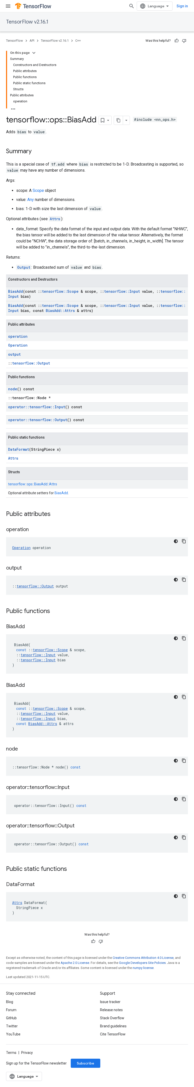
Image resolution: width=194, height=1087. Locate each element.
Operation (18, 345)
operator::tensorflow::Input (36, 406)
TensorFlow (14, 40)
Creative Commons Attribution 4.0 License (143, 958)
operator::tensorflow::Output (37, 419)
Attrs (55, 218)
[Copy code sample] (184, 541)
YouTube (13, 1034)
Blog (9, 1002)
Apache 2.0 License (75, 963)
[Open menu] (8, 6)
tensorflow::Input (122, 291)
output (14, 354)
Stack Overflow (112, 1018)
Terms (11, 1053)
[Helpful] (176, 40)
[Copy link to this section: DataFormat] (40, 885)
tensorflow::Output (31, 363)
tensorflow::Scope (60, 291)
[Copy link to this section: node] (23, 749)
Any (30, 199)
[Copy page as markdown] (118, 120)
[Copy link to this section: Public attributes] (56, 514)
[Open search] (132, 6)
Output (23, 267)
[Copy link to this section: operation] (34, 530)
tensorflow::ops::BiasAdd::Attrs (32, 484)
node (12, 389)
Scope (38, 190)
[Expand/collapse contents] (34, 53)
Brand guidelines (113, 1026)
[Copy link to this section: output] (27, 568)
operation (18, 336)
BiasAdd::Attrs (60, 310)
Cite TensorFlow (113, 1034)
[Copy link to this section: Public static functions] (72, 869)
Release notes (111, 1010)
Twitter (12, 1026)
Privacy (27, 1053)
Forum (11, 1010)
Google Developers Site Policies (142, 963)
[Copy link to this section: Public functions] (55, 611)
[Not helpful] (184, 40)
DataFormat (18, 449)
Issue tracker (110, 1002)
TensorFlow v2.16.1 (27, 22)
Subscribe (85, 1063)
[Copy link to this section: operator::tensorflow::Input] (74, 788)
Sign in (182, 6)
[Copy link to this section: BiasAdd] (30, 627)
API (32, 40)
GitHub (11, 1018)
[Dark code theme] (176, 541)
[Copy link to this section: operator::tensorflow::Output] (80, 826)
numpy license (143, 968)
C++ (78, 40)
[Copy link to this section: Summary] (37, 152)
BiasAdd (15, 291)
